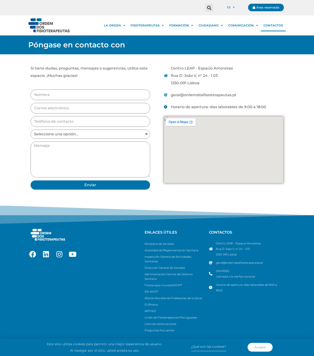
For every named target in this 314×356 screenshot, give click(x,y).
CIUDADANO (209, 25)
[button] (209, 8)
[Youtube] (72, 254)
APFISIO (150, 311)
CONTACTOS (273, 25)
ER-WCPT (151, 291)
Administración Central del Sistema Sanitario (169, 276)
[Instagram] (59, 254)
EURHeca (151, 304)
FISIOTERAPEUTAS (145, 25)
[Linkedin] (45, 254)
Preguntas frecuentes (159, 330)
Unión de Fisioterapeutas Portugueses (171, 317)
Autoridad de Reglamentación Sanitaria (171, 250)
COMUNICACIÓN (241, 25)
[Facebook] (32, 254)
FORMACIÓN (179, 25)
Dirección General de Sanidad (165, 267)
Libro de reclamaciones (160, 324)
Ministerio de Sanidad (159, 244)
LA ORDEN (112, 25)
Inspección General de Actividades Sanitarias (168, 259)
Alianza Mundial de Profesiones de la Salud (173, 298)
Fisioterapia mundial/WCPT (163, 285)
